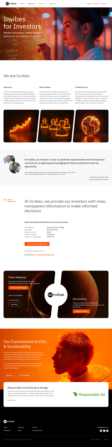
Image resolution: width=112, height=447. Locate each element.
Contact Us (52, 4)
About (22, 4)
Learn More (11, 400)
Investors (42, 4)
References (31, 4)
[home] (11, 3)
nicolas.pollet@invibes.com (45, 255)
